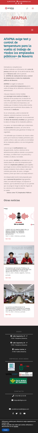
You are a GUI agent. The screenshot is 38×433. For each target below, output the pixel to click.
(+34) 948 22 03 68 (20, 396)
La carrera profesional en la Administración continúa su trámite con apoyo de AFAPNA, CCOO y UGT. (18, 308)
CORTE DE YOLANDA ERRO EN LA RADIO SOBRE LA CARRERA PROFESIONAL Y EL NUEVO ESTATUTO (17, 232)
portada (22, 236)
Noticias (17, 236)
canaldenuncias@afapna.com (20, 409)
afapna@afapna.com (20, 400)
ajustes (16, 426)
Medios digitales (20, 273)
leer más (8, 239)
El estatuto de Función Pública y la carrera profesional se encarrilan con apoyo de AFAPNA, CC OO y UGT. (18, 269)
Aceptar (6, 430)
